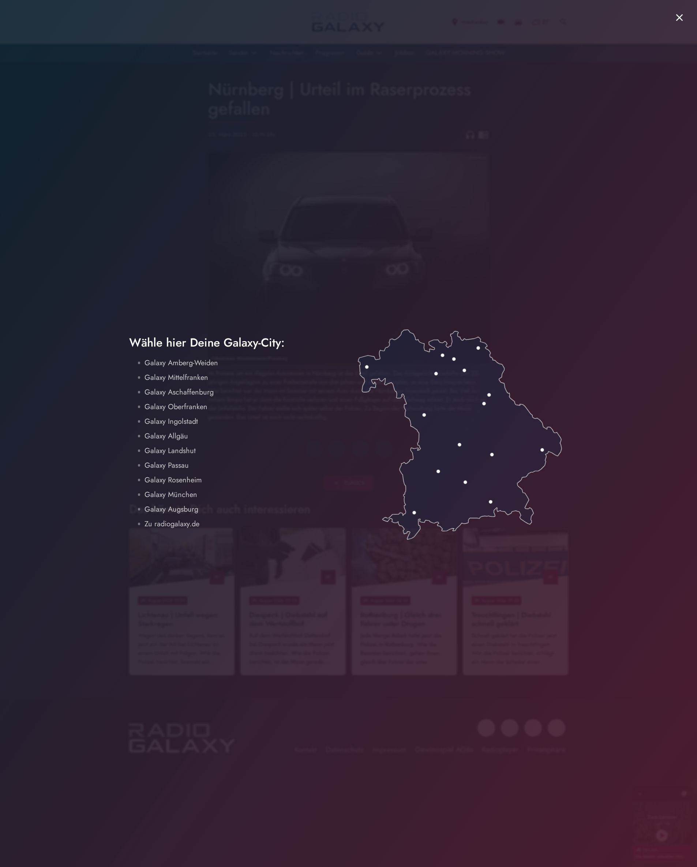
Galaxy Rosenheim (173, 480)
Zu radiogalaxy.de (172, 524)
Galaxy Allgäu (166, 436)
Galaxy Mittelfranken (176, 377)
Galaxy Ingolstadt (171, 421)
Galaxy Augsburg (171, 509)
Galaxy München (171, 494)
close (679, 17)
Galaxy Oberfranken (176, 406)
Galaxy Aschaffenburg (179, 392)
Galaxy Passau (167, 465)
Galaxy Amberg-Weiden (181, 363)
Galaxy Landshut (170, 450)
